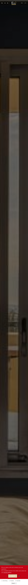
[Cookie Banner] (14, 575)
